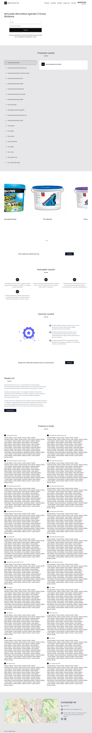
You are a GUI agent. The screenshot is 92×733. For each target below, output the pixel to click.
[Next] (85, 208)
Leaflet (49, 722)
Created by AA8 (11, 731)
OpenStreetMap (55, 722)
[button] (31, 709)
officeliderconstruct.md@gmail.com (73, 709)
